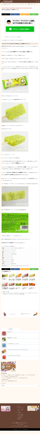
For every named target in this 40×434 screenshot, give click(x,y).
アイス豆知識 (19, 412)
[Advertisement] (20, 303)
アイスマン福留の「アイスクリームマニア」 (20, 422)
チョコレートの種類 (20, 414)
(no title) (3, 379)
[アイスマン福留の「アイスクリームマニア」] (7, 1)
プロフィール (19, 406)
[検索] (36, 1)
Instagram (20, 424)
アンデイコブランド (27, 46)
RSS (22, 424)
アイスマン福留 (4, 246)
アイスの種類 (19, 417)
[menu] (38, 1)
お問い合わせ (19, 418)
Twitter (17, 424)
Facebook (19, 424)
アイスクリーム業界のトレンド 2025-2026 (7, 376)
